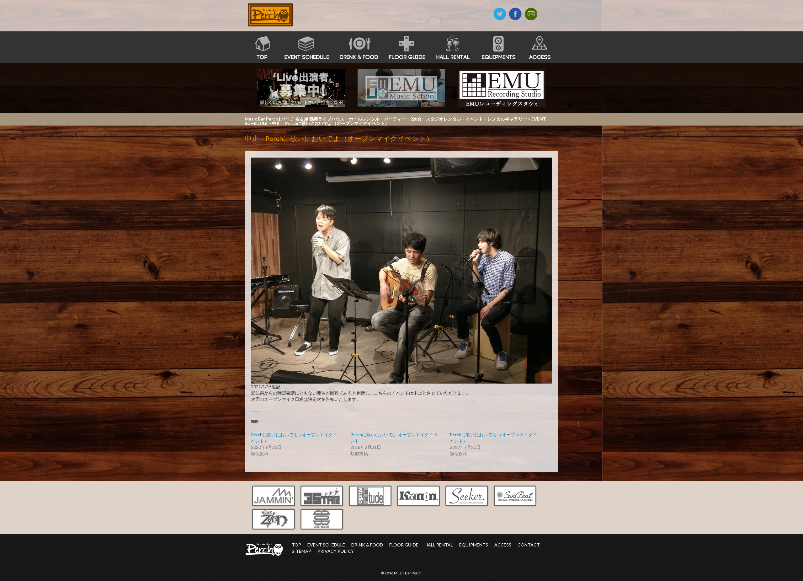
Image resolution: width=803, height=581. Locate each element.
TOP (296, 544)
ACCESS (502, 544)
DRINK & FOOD (367, 544)
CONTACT (529, 544)
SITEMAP (301, 551)
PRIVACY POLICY (335, 551)
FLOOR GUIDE (403, 544)
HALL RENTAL (439, 544)
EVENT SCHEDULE (326, 544)
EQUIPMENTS (473, 544)
